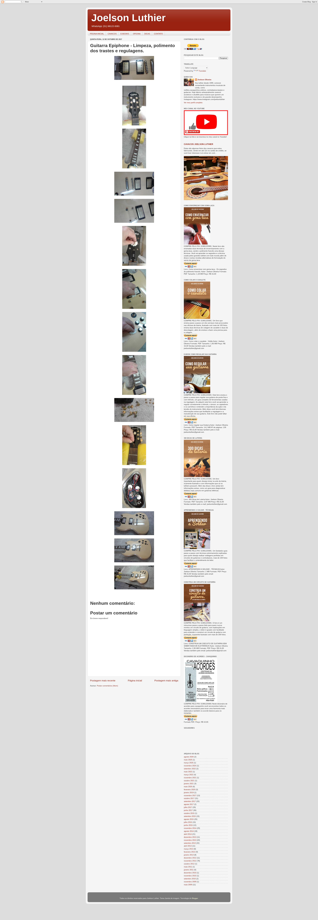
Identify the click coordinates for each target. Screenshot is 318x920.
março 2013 (188, 849)
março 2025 (188, 763)
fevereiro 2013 (189, 852)
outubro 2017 (189, 798)
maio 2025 (188, 760)
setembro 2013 (190, 843)
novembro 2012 (190, 861)
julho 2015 (188, 822)
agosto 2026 (189, 757)
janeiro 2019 (189, 792)
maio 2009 (188, 885)
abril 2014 (188, 834)
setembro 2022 (190, 769)
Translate (202, 71)
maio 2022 (188, 772)
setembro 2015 (190, 816)
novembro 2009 (190, 882)
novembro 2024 (190, 766)
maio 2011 (188, 867)
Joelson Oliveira (204, 80)
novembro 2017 (190, 795)
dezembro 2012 (190, 858)
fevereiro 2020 (189, 790)
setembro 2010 (190, 879)
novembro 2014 (190, 828)
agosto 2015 (189, 819)
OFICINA (136, 34)
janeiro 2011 (189, 870)
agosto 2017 (189, 804)
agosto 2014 (189, 831)
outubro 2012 (189, 864)
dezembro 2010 (190, 873)
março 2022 (188, 775)
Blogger (195, 898)
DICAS (147, 34)
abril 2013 (188, 846)
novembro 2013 (190, 840)
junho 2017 (188, 810)
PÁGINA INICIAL (97, 34)
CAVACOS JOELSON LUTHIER (198, 144)
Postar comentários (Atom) (107, 686)
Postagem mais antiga (166, 680)
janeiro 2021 (189, 784)
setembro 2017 (190, 801)
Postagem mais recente (102, 680)
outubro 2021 (189, 781)
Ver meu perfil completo (193, 103)
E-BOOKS (124, 34)
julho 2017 (188, 807)
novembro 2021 (190, 778)
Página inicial (135, 680)
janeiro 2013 (189, 855)
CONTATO (158, 34)
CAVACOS (112, 34)
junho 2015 (188, 825)
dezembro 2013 (190, 837)
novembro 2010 (190, 876)
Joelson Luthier (128, 17)
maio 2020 (188, 787)
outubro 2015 (189, 813)
